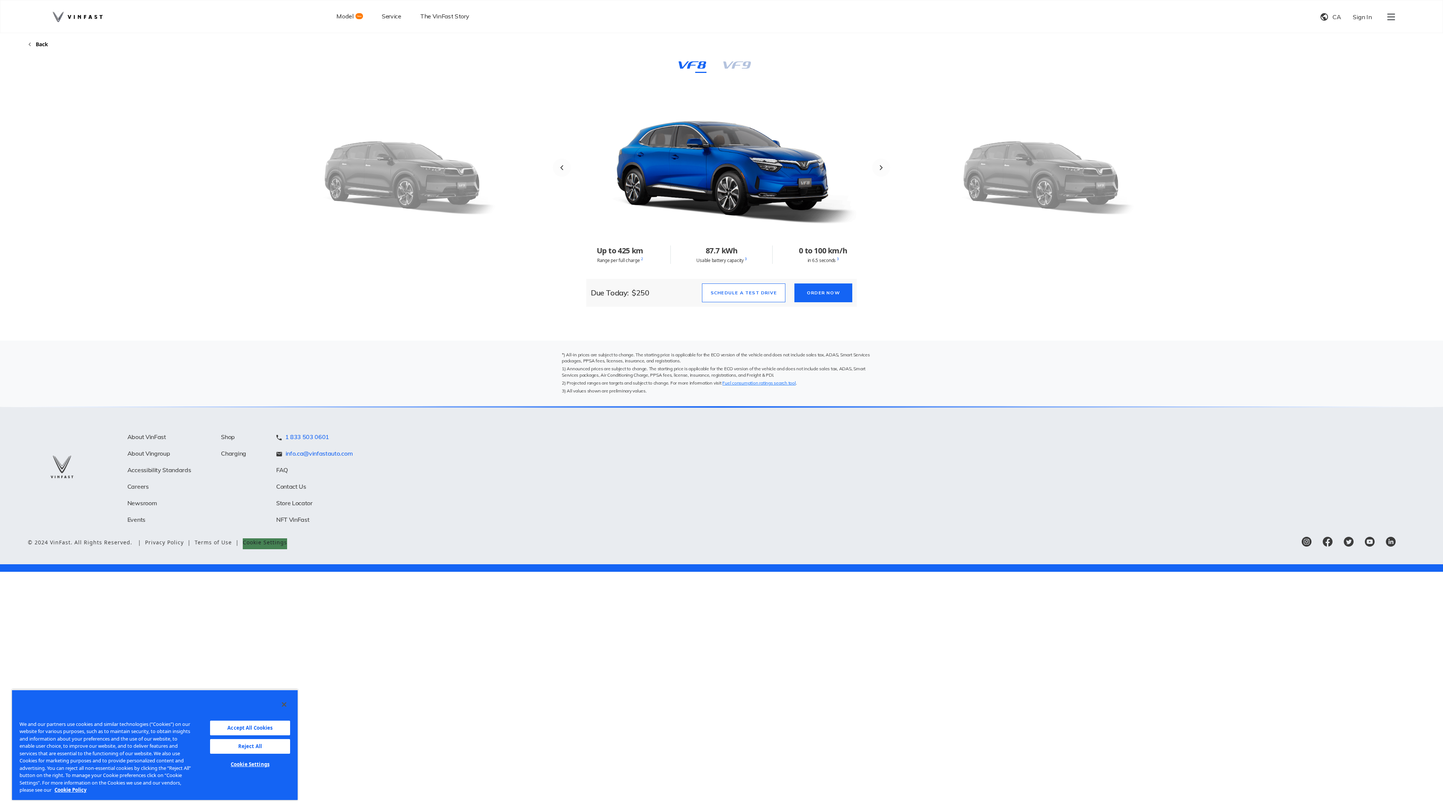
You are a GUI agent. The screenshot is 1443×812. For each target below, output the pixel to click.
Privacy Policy (168, 542)
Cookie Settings (250, 764)
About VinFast (146, 437)
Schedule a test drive (744, 292)
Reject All (250, 746)
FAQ (282, 470)
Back (42, 44)
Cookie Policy (70, 789)
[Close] (284, 704)
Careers (138, 486)
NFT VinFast (292, 519)
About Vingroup (148, 453)
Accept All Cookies (249, 727)
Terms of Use (217, 542)
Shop (228, 437)
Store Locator (294, 503)
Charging (233, 453)
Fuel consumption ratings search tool (759, 383)
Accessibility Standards (159, 470)
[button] (562, 168)
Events (136, 519)
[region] (155, 744)
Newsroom (142, 503)
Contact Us (291, 486)
